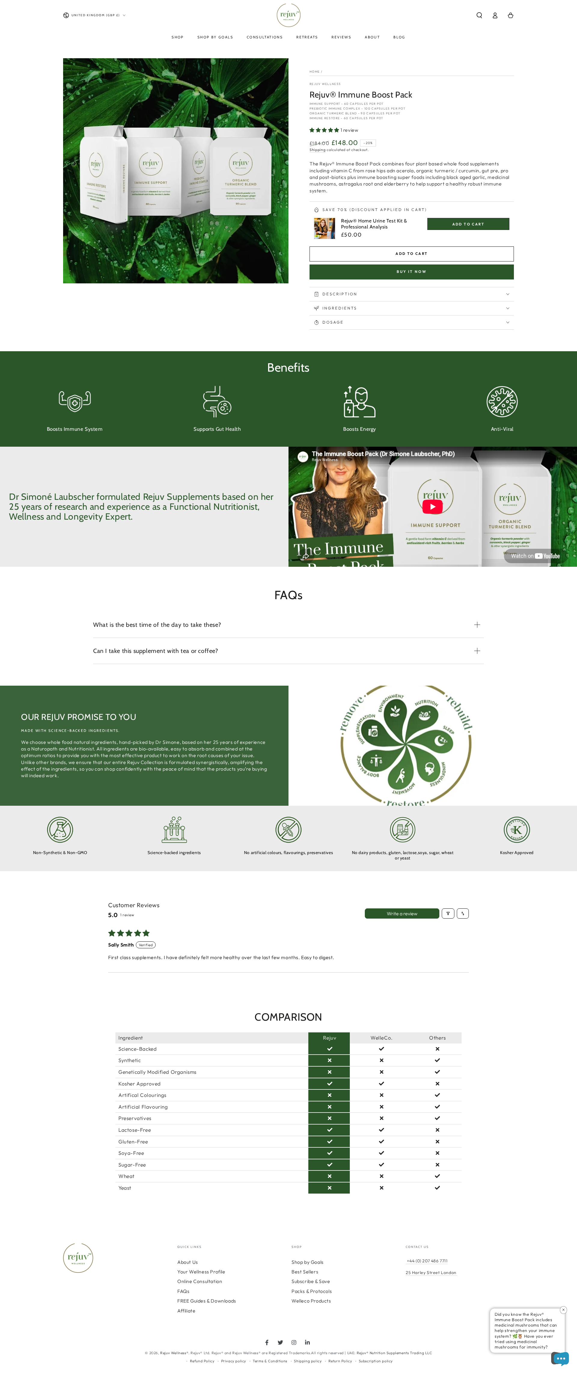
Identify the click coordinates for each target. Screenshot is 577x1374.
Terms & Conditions (270, 1361)
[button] (479, 15)
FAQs (183, 1291)
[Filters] (448, 913)
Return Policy (340, 1361)
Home (315, 72)
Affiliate (186, 1311)
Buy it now (412, 271)
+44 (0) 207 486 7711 (427, 1261)
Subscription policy (376, 1361)
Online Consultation (199, 1281)
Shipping (318, 149)
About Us (187, 1262)
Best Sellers (305, 1272)
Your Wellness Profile (201, 1272)
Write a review (402, 913)
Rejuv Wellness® (174, 1353)
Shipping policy (308, 1361)
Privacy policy (233, 1361)
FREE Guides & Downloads (206, 1301)
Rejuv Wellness (325, 84)
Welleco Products (311, 1301)
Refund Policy (202, 1361)
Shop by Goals (308, 1262)
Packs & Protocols (312, 1291)
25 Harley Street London (431, 1272)
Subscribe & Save (311, 1281)
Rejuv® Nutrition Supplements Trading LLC (394, 1353)
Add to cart (411, 253)
